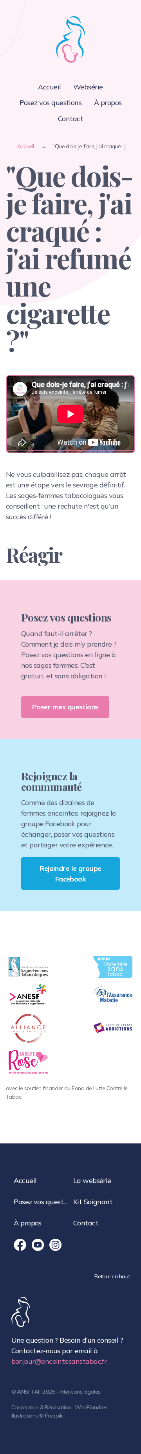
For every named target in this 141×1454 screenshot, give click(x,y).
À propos (108, 102)
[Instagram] (55, 1245)
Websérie (88, 86)
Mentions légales (80, 1391)
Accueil (49, 86)
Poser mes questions (65, 706)
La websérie (92, 1180)
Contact (70, 118)
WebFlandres (91, 1407)
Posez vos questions (51, 102)
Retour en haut (112, 1276)
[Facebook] (20, 1245)
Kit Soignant (93, 1201)
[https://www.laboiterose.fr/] (28, 1061)
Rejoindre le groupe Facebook (70, 873)
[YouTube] (38, 1245)
